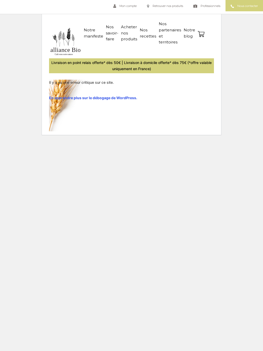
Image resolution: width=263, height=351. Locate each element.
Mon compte (128, 6)
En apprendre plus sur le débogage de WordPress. (93, 98)
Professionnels (210, 6)
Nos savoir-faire (112, 33)
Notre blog (189, 33)
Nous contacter (247, 6)
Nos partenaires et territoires (170, 32)
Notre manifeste (93, 33)
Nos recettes (148, 33)
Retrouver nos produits (167, 6)
